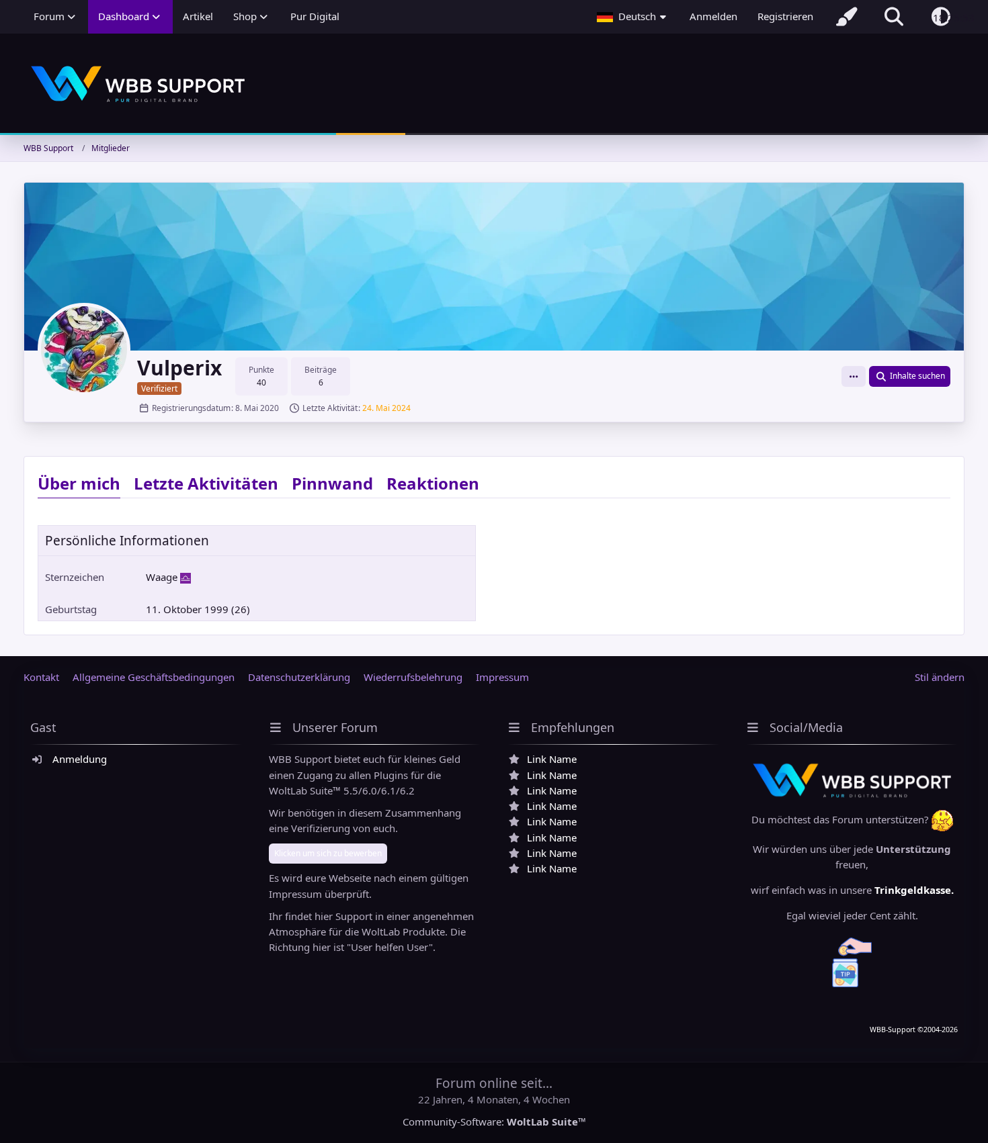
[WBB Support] (494, 84)
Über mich (79, 483)
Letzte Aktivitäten (206, 483)
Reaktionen (432, 483)
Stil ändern (939, 677)
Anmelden (713, 16)
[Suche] (893, 17)
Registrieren (785, 16)
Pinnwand (332, 483)
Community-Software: (494, 1121)
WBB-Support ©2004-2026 (914, 1029)
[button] (633, 17)
